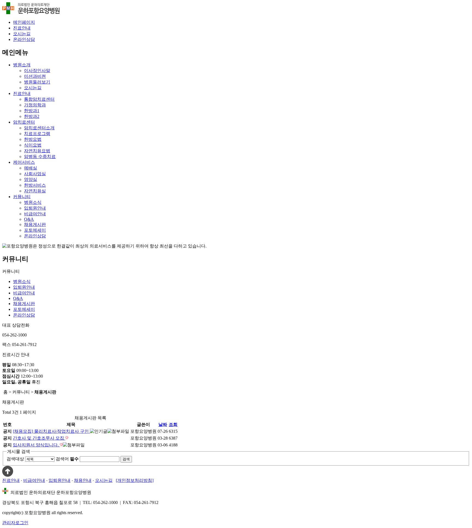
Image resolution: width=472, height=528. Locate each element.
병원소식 (33, 202)
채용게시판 (35, 224)
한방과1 (31, 110)
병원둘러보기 (37, 82)
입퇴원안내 (35, 208)
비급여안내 (35, 213)
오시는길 (22, 33)
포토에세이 (35, 230)
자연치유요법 (37, 150)
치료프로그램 (37, 133)
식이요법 (33, 145)
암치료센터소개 (39, 128)
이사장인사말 (37, 70)
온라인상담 (24, 39)
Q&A (29, 219)
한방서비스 (35, 185)
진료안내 (22, 28)
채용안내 (83, 480)
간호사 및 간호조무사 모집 (39, 438)
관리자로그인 (15, 522)
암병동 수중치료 (40, 156)
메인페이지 (24, 22)
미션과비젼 (35, 76)
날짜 (162, 424)
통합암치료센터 (39, 99)
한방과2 (31, 116)
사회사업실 (35, 173)
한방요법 (33, 139)
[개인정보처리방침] (135, 480)
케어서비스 (24, 162)
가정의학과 (35, 105)
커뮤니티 (22, 196)
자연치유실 (35, 191)
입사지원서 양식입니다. (36, 445)
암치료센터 (24, 122)
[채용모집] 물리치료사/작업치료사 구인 (51, 431)
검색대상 (15, 459)
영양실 (30, 179)
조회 (173, 424)
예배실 (30, 168)
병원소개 (22, 64)
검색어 (67, 459)
